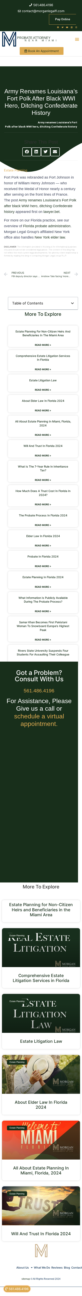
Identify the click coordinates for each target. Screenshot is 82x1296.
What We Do (42, 1267)
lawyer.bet (51, 212)
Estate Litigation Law (43, 380)
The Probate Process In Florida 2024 (43, 515)
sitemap (25, 1279)
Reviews (57, 1267)
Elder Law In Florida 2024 (43, 536)
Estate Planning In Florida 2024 (42, 577)
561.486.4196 (39, 690)
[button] (77, 39)
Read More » (43, 344)
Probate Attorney (34, 38)
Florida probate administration (46, 226)
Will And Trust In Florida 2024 (42, 445)
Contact (76, 1267)
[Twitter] (62, 27)
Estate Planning (15, 170)
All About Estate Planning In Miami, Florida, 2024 (41, 1170)
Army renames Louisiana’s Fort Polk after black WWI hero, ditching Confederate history (40, 206)
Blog (67, 1267)
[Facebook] (58, 27)
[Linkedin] (71, 27)
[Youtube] (67, 27)
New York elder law (50, 237)
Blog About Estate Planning (21, 122)
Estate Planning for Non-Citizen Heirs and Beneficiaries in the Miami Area (41, 909)
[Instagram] (76, 27)
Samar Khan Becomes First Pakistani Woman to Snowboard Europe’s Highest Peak (43, 626)
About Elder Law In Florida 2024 (43, 400)
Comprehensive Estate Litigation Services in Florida (41, 978)
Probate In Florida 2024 (43, 556)
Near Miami (41, 40)
